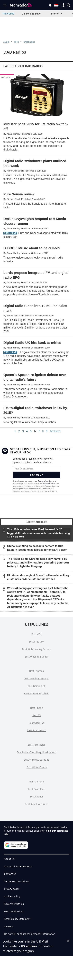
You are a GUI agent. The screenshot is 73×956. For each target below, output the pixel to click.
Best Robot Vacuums (36, 804)
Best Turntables (36, 744)
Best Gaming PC (36, 686)
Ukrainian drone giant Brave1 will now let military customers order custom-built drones (38, 577)
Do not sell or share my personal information (29, 934)
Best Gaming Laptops (36, 678)
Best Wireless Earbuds (36, 759)
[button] (68, 5)
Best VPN (36, 634)
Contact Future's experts (18, 866)
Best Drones (36, 796)
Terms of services (45, 481)
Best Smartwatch (36, 730)
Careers (8, 926)
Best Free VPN (36, 641)
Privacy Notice (49, 483)
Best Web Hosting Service (36, 649)
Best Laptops (36, 671)
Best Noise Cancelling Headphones (36, 752)
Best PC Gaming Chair (36, 693)
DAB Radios (29, 41)
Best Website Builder (36, 656)
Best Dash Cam (36, 789)
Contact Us (10, 873)
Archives (55, 431)
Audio (6, 41)
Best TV (36, 715)
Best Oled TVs (36, 722)
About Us (9, 858)
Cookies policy (12, 896)
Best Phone (36, 707)
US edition (29, 946)
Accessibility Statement (17, 919)
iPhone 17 (56, 13)
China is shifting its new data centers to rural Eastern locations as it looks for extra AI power (37, 548)
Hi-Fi (16, 41)
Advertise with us (14, 903)
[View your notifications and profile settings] (50, 5)
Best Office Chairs (36, 767)
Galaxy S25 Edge (31, 13)
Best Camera (36, 781)
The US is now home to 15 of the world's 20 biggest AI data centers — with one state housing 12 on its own (38, 533)
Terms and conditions (16, 881)
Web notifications (14, 911)
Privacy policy (11, 888)
